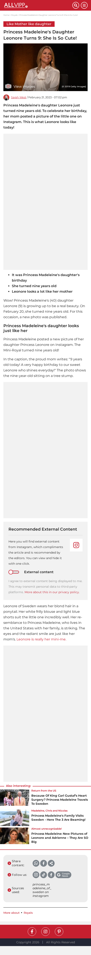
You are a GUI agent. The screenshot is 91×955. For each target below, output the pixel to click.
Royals (14, 15)
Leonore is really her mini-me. (41, 639)
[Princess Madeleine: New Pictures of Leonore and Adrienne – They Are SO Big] (14, 837)
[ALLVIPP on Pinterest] (59, 931)
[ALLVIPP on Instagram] (45, 931)
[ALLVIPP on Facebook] (32, 931)
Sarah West (18, 97)
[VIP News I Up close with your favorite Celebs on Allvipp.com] (37, 5)
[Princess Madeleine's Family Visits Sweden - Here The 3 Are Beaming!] (14, 817)
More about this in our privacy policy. (52, 592)
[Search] (75, 5)
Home (6, 15)
